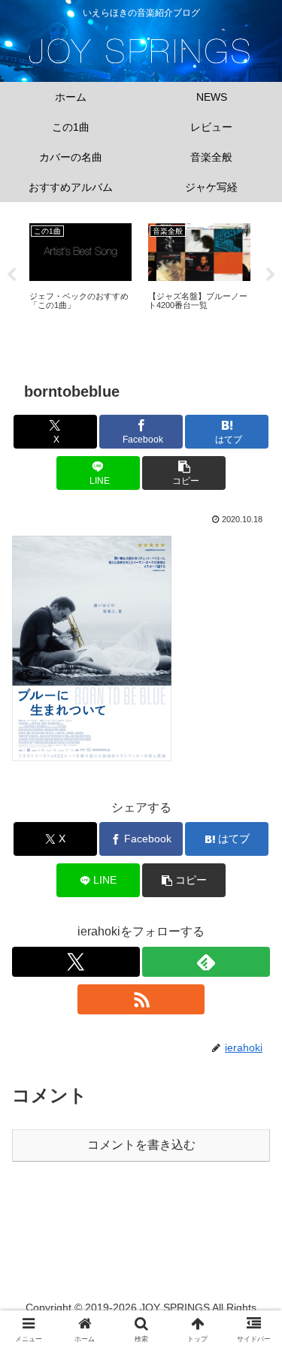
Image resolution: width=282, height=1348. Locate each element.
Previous (11, 275)
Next (270, 275)
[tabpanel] (80, 272)
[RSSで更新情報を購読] (141, 999)
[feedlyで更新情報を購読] (206, 962)
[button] (184, 473)
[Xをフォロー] (76, 962)
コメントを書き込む (141, 1144)
